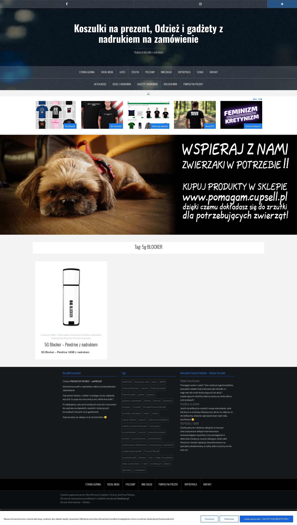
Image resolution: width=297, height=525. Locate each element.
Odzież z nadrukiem (122, 84)
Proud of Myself (151, 486)
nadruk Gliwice (129, 454)
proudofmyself (129, 492)
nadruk (155, 448)
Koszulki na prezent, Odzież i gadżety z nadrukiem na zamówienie (148, 33)
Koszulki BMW (170, 84)
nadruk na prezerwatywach (134, 461)
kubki (146, 448)
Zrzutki (135, 72)
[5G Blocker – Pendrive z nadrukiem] (71, 331)
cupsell (144, 423)
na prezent (154, 461)
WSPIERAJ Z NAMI (189, 458)
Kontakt (214, 72)
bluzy (154, 417)
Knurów (156, 435)
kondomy (167, 435)
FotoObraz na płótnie (189, 439)
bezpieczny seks (142, 417)
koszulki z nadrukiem (131, 448)
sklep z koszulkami (164, 492)
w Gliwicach (156, 498)
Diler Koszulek (128, 429)
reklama (142, 492)
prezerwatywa (138, 473)
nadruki (142, 454)
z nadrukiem (139, 505)
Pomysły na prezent (193, 84)
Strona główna (87, 72)
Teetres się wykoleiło (113, 161)
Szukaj (200, 72)
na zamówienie (129, 467)
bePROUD (127, 417)
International (57, 373)
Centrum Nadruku (130, 423)
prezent (125, 473)
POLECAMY (150, 72)
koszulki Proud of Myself (154, 442)
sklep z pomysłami (130, 498)
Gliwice (147, 435)
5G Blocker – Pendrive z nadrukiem (71, 379)
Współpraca (184, 72)
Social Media (107, 72)
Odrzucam (229, 519)
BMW (162, 417)
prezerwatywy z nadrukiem (161, 480)
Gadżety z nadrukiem (147, 84)
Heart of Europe (255, 161)
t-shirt (145, 498)
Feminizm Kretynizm (206, 161)
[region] (148, 518)
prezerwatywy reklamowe (134, 480)
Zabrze (167, 498)
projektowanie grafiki (132, 486)
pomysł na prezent (156, 467)
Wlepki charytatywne (190, 416)
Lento (122, 72)
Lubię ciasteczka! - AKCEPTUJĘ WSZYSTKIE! (266, 519)
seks (151, 492)
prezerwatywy (154, 473)
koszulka (126, 442)
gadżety (151, 429)
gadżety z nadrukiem (131, 435)
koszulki (136, 442)
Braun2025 (163, 161)
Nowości (68, 373)
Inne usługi (166, 72)
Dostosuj (209, 519)
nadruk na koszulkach (158, 454)
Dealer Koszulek (158, 423)
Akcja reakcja (64, 370)
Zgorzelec (126, 505)
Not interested (69, 161)
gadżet (141, 429)
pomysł (142, 467)
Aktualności (100, 84)
